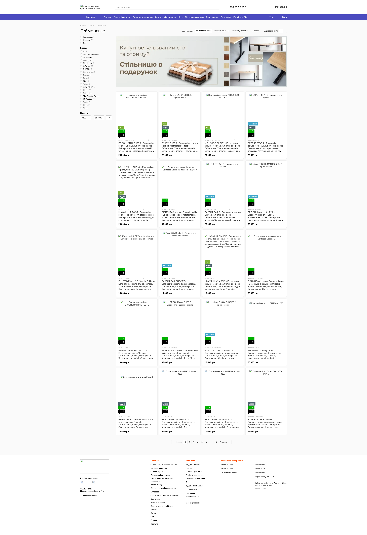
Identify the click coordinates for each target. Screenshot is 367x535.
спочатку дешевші (221, 31)
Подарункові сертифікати (161, 506)
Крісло (153, 513)
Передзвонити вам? (229, 472)
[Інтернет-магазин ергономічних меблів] (94, 466)
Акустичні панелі (158, 502)
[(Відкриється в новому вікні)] (86, 483)
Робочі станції (157, 485)
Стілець (154, 520)
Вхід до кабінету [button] (193, 464)
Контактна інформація (165, 17)
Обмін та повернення (143, 17)
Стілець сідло (157, 472)
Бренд (83, 48)
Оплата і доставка (122, 17)
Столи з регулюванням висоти (164, 464)
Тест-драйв (226, 17)
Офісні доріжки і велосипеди (163, 488)
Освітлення (155, 499)
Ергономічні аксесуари (160, 475)
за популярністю (203, 31)
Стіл (152, 517)
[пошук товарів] (217, 7)
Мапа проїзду (260, 488)
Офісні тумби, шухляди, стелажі (165, 495)
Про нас (107, 17)
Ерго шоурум (212, 17)
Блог (180, 17)
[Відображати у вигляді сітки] (281, 31)
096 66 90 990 (238, 7)
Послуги (154, 524)
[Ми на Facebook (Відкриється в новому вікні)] (252, 17)
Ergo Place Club (240, 17)
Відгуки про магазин (194, 17)
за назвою (255, 31)
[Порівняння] (257, 7)
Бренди (154, 510)
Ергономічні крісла (159, 468)
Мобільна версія (90, 495)
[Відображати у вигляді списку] (285, 31)
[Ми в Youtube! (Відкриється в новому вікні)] (255, 17)
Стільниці (155, 492)
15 (148, 140)
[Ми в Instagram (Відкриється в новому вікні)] (259, 17)
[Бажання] (264, 7)
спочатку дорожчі (240, 31)
